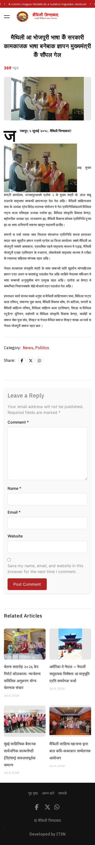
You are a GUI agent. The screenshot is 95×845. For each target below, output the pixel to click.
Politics (42, 348)
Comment (18, 422)
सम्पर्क (62, 793)
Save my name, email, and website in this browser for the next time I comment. (45, 568)
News (28, 348)
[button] (7, 16)
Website (15, 536)
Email (14, 512)
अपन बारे (48, 793)
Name (14, 488)
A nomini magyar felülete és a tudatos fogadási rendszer (47, 4)
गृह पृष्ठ (33, 793)
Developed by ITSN (47, 834)
